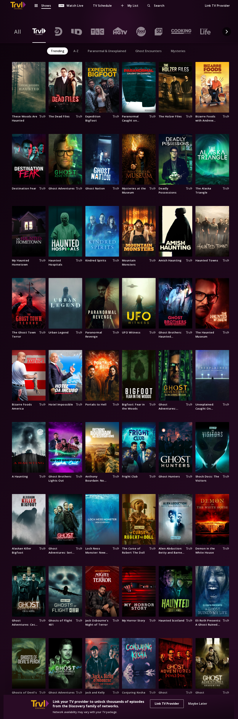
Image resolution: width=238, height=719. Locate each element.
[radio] (17, 31)
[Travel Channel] (19, 5)
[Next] (226, 31)
